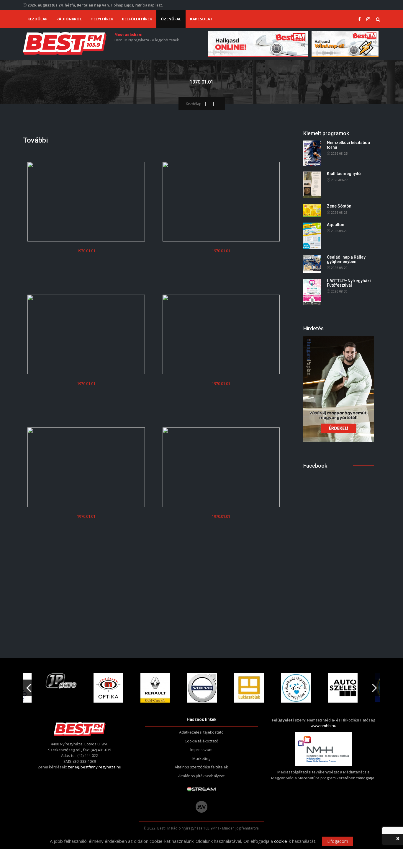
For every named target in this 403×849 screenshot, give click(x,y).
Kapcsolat (201, 19)
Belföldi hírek (137, 19)
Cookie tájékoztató (201, 741)
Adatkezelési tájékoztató (201, 732)
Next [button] (374, 685)
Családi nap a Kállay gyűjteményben (346, 259)
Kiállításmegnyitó (344, 173)
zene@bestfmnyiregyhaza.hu (94, 767)
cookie (280, 841)
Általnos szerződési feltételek (201, 767)
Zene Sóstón (339, 206)
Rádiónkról (69, 19)
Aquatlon (335, 224)
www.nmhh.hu (323, 725)
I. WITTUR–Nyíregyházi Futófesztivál (349, 283)
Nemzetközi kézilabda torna (348, 144)
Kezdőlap (37, 19)
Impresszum (201, 749)
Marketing (201, 758)
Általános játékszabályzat (201, 775)
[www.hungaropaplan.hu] (338, 388)
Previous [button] (29, 685)
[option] (61, 681)
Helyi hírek (102, 19)
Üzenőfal (171, 19)
